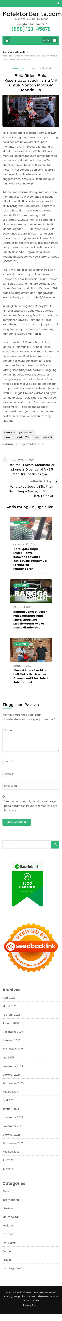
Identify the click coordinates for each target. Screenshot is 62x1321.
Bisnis (5, 1191)
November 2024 (12, 1066)
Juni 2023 (8, 1169)
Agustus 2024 (11, 1092)
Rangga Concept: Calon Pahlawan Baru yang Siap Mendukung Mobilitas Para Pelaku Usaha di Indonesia (30, 619)
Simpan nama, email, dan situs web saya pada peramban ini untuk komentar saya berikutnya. (30, 805)
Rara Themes (39, 1296)
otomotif (47, 437)
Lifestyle (7, 1208)
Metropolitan (10, 1217)
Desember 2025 (12, 1032)
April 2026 (8, 998)
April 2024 (8, 1100)
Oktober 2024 (11, 1075)
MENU (47, 40)
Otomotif (18, 68)
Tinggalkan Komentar (31, 444)
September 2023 (13, 1143)
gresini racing (26, 432)
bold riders (9, 432)
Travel (6, 1260)
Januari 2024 (10, 1109)
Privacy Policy (31, 1305)
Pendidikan (9, 1243)
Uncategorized (12, 1268)
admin (9, 444)
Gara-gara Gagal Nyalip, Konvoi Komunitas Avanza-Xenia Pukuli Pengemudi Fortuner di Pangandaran (30, 559)
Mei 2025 (8, 1057)
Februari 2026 (11, 1015)
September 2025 (13, 1049)
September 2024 (13, 1083)
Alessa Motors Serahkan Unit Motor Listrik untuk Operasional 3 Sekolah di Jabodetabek (30, 676)
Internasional (10, 1200)
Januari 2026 (10, 1023)
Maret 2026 (9, 1006)
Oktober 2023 (11, 1135)
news (36, 437)
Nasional (7, 1225)
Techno (7, 1251)
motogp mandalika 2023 (17, 437)
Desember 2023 (12, 1117)
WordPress (33, 1300)
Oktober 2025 (11, 1040)
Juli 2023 (7, 1160)
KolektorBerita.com (32, 13)
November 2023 (12, 1126)
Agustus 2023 (10, 1152)
